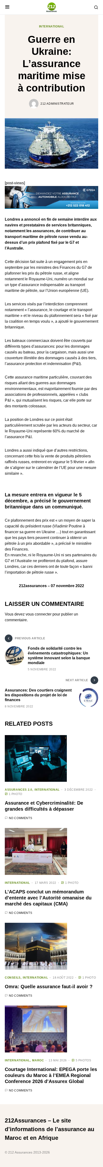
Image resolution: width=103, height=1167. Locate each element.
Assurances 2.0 (18, 789)
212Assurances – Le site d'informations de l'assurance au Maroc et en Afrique (49, 1129)
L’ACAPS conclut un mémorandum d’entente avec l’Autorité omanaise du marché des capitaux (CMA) (48, 897)
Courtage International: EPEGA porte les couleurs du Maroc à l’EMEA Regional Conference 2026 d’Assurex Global (51, 1075)
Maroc (38, 1060)
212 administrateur (57, 103)
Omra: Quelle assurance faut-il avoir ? (48, 986)
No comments (20, 818)
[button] (7, 7)
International (51, 26)
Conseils (13, 977)
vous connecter (39, 614)
